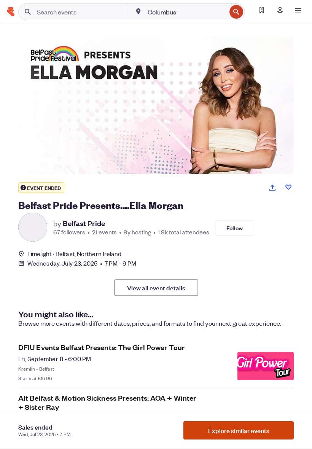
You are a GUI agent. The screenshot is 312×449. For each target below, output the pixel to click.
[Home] (10, 11)
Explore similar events (238, 430)
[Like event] (288, 187)
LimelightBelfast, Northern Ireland (74, 254)
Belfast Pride (84, 223)
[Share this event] (272, 187)
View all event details (156, 287)
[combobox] (186, 12)
